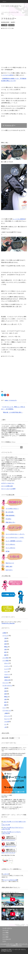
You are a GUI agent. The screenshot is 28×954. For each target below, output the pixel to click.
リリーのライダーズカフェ (11, 6)
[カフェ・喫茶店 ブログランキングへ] (8, 845)
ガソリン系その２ (10, 547)
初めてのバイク (10, 563)
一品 (5, 727)
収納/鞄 (6, 677)
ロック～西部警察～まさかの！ (14, 541)
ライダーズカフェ (7, 685)
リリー (4, 707)
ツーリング (5, 635)
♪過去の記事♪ (5, 738)
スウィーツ (7, 716)
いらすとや (6, 874)
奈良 (5, 652)
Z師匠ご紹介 (9, 566)
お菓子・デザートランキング (8, 852)
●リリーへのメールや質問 (8, 488)
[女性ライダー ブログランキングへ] (8, 838)
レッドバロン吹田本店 (19, 219)
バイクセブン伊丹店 (7, 75)
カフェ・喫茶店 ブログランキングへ (8, 846)
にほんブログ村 (5, 824)
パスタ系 (6, 721)
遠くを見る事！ (10, 512)
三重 (5, 638)
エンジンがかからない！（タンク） (15, 534)
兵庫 (5, 644)
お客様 (4, 632)
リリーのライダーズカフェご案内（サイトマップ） (14, 944)
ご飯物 (6, 713)
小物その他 (11, 25)
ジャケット (7, 666)
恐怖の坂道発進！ (10, 515)
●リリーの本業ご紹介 (7, 486)
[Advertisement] (14, 43)
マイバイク (5, 682)
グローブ (6, 663)
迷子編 (7, 551)
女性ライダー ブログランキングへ (8, 840)
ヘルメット (7, 674)
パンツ (6, 671)
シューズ (6, 669)
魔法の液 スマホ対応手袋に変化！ (12, 412)
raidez (6, 400)
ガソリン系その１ (10, 544)
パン (5, 724)
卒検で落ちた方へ (10, 522)
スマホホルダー (13, 400)
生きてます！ (9, 570)
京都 (5, 641)
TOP (10, 12)
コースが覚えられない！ (12, 508)
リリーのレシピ (6, 710)
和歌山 (6, 646)
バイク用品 (4, 25)
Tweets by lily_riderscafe (8, 623)
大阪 (5, 649)
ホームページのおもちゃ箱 (10, 880)
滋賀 (5, 655)
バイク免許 (5, 657)
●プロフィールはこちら (7, 483)
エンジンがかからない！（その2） (15, 537)
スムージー (7, 718)
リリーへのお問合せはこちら (14, 945)
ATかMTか (8, 519)
